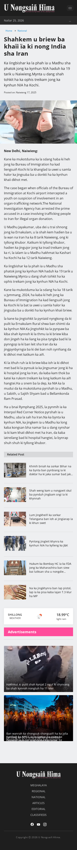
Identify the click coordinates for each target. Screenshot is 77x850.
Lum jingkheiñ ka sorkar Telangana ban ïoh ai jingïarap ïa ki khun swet (51, 519)
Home (9, 30)
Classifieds (38, 815)
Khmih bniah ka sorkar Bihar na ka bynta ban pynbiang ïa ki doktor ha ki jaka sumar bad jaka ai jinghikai (50, 470)
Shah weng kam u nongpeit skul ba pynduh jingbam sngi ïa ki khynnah (50, 494)
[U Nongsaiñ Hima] (29, 8)
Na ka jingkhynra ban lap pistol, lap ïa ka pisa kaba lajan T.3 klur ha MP (50, 592)
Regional (38, 791)
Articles (38, 803)
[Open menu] (70, 8)
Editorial (38, 809)
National (22, 30)
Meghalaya (38, 785)
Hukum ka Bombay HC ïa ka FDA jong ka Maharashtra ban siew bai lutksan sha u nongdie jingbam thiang (50, 568)
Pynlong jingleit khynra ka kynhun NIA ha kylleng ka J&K (48, 543)
